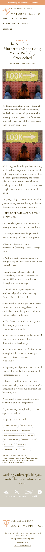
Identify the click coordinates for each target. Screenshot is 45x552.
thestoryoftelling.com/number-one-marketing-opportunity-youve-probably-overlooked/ (20, 460)
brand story (26, 426)
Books (23, 18)
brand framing (10, 426)
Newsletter (9, 24)
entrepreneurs (29, 440)
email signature (11, 440)
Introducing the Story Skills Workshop (23, 2)
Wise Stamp (8, 360)
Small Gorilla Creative (22, 546)
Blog (15, 18)
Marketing (15, 63)
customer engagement (14, 435)
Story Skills (25, 24)
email (30, 435)
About (6, 18)
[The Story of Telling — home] (21, 11)
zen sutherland (19, 419)
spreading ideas (11, 449)
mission (21, 444)
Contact (7, 29)
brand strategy (11, 430)
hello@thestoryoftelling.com (22, 539)
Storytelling (28, 63)
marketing (8, 444)
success (26, 449)
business (26, 430)
